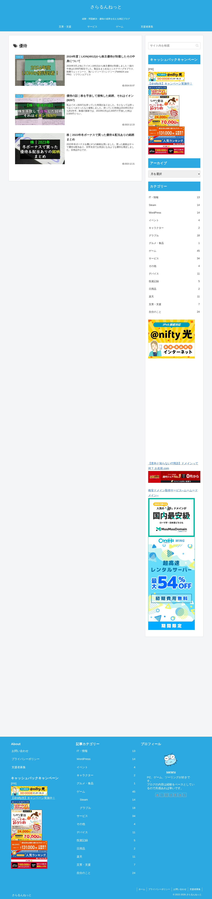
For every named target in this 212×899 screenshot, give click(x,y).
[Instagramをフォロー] (167, 795)
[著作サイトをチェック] (157, 795)
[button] (197, 45)
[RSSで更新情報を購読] (185, 795)
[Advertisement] (174, 408)
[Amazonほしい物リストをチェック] (171, 795)
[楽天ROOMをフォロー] (176, 795)
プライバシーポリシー (26, 759)
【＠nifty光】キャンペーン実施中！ (170, 83)
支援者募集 (19, 767)
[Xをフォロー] (162, 795)
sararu (171, 772)
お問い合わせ (20, 751)
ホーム (142, 889)
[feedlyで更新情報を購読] (180, 795)
